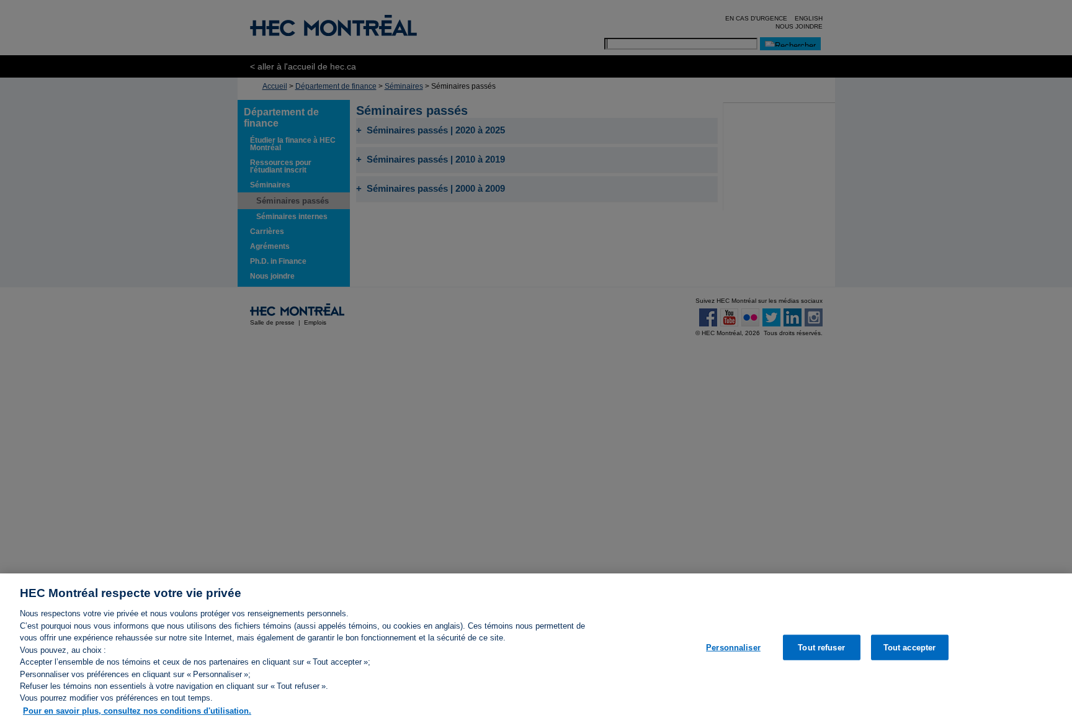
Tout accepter (909, 647)
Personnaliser (733, 647)
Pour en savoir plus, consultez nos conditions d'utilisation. (137, 710)
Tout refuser (821, 647)
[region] (536, 648)
